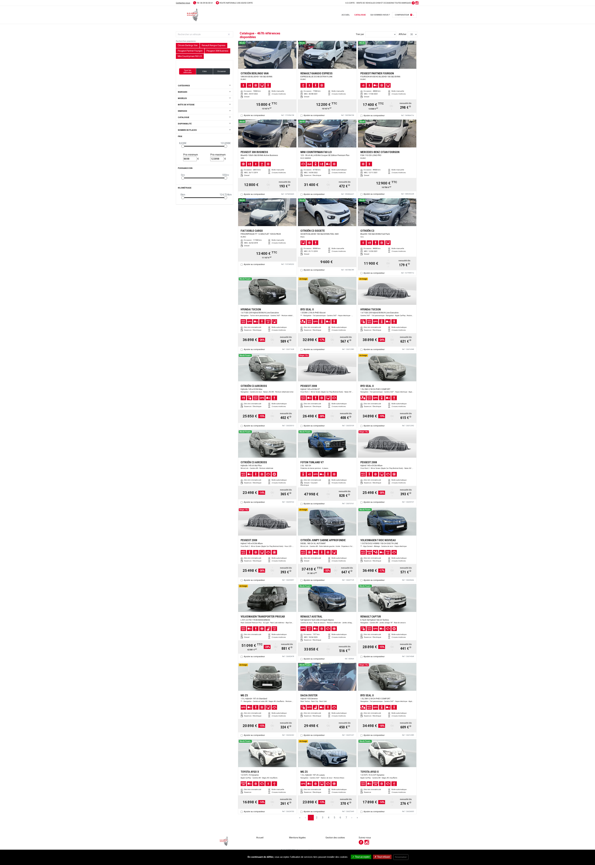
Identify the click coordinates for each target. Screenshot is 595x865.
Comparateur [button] (403, 15)
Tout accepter (362, 857)
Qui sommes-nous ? (380, 15)
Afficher (402, 34)
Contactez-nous (183, 3)
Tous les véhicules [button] (187, 71)
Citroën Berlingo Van (188, 45)
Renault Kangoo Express (213, 45)
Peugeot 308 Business (217, 51)
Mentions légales (297, 837)
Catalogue (360, 15)
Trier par (360, 34)
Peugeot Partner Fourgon (190, 51)
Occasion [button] (221, 71)
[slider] (182, 146)
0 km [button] (205, 71)
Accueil (346, 15)
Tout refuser (383, 857)
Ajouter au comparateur (254, 115)
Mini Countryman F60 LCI (190, 56)
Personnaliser (401, 857)
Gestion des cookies (335, 837)
